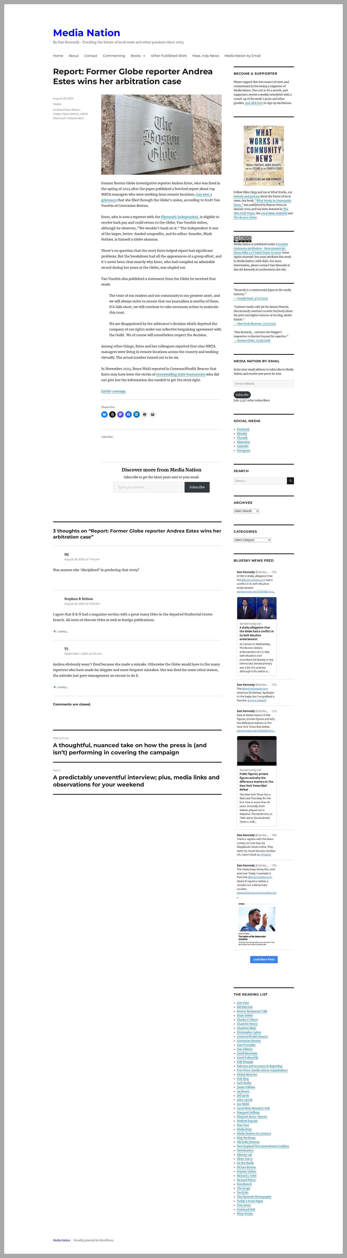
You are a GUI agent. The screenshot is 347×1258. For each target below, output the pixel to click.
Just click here (254, 103)
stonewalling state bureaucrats (180, 374)
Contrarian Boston (249, 1041)
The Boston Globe (245, 217)
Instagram (243, 450)
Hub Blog (243, 1078)
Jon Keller (243, 1104)
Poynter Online (246, 1171)
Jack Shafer (244, 1083)
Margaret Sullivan (248, 1112)
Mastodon (243, 442)
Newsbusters (245, 1150)
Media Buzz (244, 1129)
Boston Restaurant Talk (252, 1011)
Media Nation (86, 33)
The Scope (243, 1188)
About (74, 56)
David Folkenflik (247, 1057)
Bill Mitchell (244, 1007)
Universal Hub (246, 1209)
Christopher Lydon (249, 1032)
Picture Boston (246, 1167)
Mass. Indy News (205, 56)
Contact (90, 56)
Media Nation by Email (243, 56)
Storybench (244, 1184)
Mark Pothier (70, 113)
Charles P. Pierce (247, 1019)
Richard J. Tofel (246, 1175)
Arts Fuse (243, 1003)
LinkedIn (243, 446)
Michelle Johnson (248, 1142)
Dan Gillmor (245, 1049)
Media (57, 104)
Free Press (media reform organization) (262, 1070)
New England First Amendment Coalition (263, 1146)
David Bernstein (247, 1053)
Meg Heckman (246, 1138)
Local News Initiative (274, 213)
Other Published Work (169, 56)
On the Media (245, 1163)
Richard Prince (246, 1180)
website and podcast (247, 196)
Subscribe (197, 487)
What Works (245, 1213)
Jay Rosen (243, 1091)
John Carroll (244, 1100)
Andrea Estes (61, 109)
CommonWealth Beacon (252, 1036)
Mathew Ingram (247, 1121)
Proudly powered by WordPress (93, 1240)
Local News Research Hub (253, 1108)
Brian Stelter (245, 1015)
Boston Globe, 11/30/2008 (253, 340)
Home (58, 56)
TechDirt (242, 1192)
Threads (242, 438)
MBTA (84, 113)
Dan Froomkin (246, 1045)
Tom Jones (244, 1205)
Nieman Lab (244, 1154)
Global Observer (247, 1074)
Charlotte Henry (247, 1024)
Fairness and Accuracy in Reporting (259, 1066)
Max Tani (243, 1125)
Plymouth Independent (179, 217)
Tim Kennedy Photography (254, 1197)
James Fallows (246, 1087)
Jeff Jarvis (243, 1095)
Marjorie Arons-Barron (252, 1116)
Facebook (243, 429)
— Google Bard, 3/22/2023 (251, 298)
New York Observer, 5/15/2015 (256, 323)
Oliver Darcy (244, 1159)
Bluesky (242, 433)
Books (136, 56)
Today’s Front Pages (250, 1201)
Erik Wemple (245, 1062)
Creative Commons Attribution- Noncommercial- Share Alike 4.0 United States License (261, 248)
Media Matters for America (254, 1133)
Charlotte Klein (246, 1028)
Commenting (114, 56)
